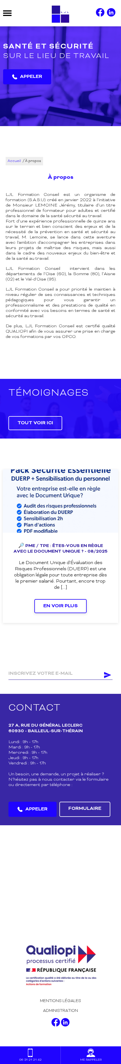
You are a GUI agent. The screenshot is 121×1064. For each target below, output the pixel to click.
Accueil (14, 161)
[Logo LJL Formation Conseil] (60, 13)
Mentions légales (60, 1001)
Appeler (31, 77)
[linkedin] (111, 13)
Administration (60, 1011)
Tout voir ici (35, 423)
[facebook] (100, 13)
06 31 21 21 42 (30, 1060)
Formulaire (84, 809)
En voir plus (60, 606)
